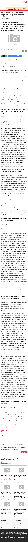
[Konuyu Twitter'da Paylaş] (4, 56)
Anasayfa (3, 18)
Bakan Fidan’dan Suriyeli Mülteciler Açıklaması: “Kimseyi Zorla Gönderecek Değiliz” (20, 477)
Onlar (11, 427)
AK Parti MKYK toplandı (6, 475)
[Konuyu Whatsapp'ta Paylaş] (6, 56)
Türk (14, 427)
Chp (5, 427)
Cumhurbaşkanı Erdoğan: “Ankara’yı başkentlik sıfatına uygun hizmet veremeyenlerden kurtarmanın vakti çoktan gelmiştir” (20, 496)
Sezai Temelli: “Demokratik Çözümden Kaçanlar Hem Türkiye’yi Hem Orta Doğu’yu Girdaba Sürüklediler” (20, 512)
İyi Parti (8, 427)
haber (6, 531)
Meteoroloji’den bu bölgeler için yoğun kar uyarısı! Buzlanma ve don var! (17, 9)
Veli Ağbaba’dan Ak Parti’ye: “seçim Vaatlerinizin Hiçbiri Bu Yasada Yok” (6, 511)
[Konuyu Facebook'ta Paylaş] (2, 56)
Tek (12, 427)
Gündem (8, 18)
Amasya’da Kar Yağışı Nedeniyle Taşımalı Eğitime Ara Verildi (7, 494)
